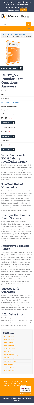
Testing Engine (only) (9, 127)
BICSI (10, 34)
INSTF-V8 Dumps (9, 364)
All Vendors (14, 381)
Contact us (8, 383)
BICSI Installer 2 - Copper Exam (10, 102)
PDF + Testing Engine (9, 114)
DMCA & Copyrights (21, 385)
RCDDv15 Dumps (9, 352)
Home (4, 34)
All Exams (23, 381)
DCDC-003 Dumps (9, 358)
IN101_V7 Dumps (9, 336)
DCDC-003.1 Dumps (10, 361)
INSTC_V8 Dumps (9, 342)
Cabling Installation (19, 34)
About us (17, 383)
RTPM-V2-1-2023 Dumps (11, 355)
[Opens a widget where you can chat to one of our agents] (27, 400)
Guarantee (8, 385)
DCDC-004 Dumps (9, 348)
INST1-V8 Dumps (9, 339)
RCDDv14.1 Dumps (9, 370)
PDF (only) (6, 140)
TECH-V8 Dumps (9, 367)
